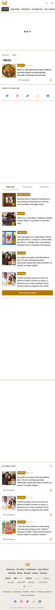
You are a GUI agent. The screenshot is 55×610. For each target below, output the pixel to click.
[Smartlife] (21, 582)
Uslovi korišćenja (27, 595)
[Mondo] (18, 578)
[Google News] (48, 96)
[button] (24, 80)
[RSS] (38, 96)
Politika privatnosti (44, 592)
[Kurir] (8, 578)
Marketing (17, 592)
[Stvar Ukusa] (27, 586)
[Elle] (37, 578)
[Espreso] (29, 578)
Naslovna (5, 55)
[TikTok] (27, 96)
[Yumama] (42, 582)
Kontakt (26, 592)
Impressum (7, 592)
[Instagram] (17, 96)
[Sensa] (31, 582)
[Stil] (3, 3)
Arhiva (33, 592)
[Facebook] (7, 96)
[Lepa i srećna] (11, 582)
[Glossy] (46, 578)
